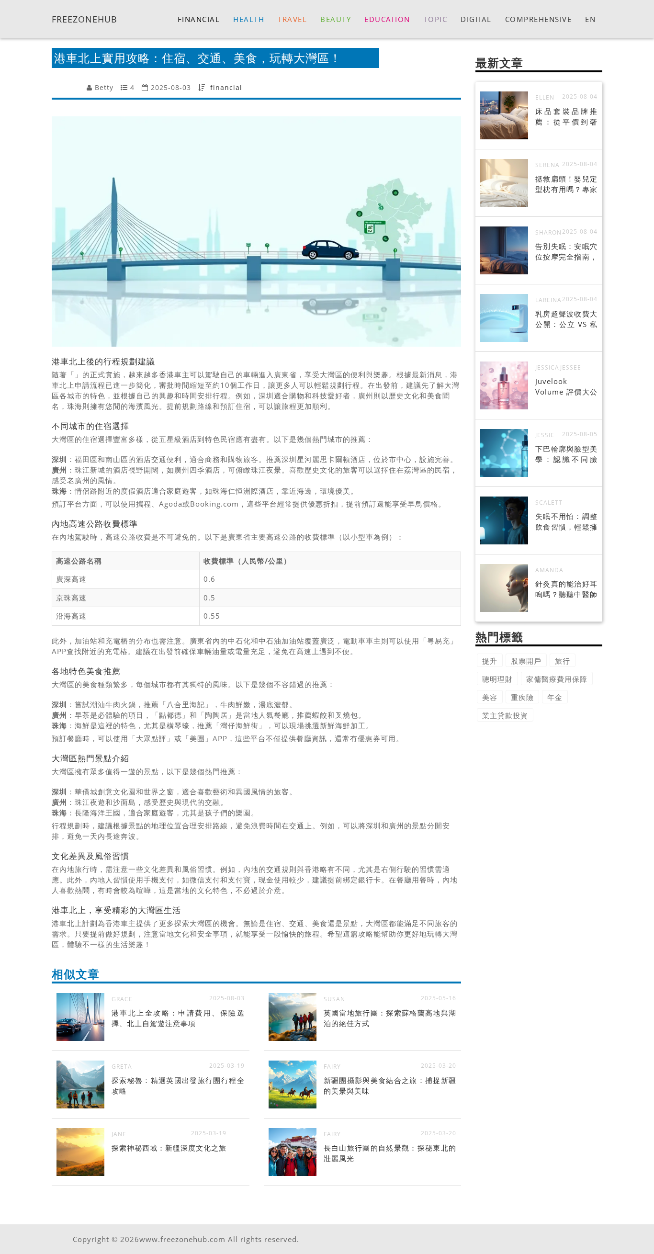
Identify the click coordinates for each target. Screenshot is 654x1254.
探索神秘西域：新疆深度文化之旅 (169, 1147)
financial (226, 87)
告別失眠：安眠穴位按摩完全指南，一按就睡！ (566, 256)
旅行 (562, 661)
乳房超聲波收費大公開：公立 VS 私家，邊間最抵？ (566, 324)
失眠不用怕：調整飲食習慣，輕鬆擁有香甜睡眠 (566, 526)
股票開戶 (526, 661)
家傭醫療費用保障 (556, 679)
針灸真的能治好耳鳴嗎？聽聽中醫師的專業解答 (566, 594)
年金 (555, 697)
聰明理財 (497, 679)
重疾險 (522, 697)
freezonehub (84, 18)
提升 (489, 661)
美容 (489, 697)
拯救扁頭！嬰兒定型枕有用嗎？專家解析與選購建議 (566, 189)
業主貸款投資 (505, 715)
